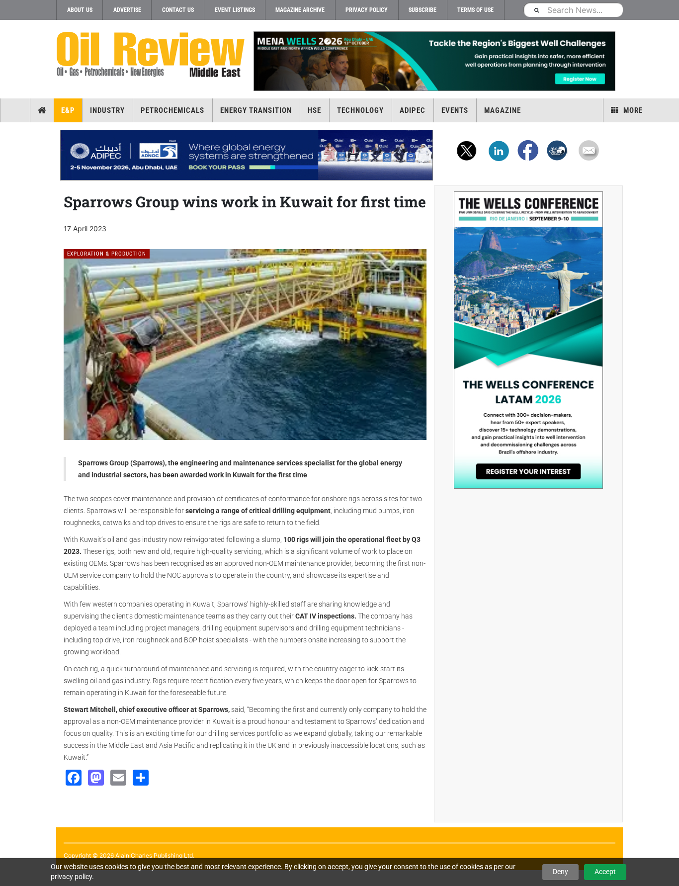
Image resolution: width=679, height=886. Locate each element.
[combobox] (573, 9)
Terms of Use (475, 9)
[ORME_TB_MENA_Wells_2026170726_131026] (434, 61)
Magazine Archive (300, 9)
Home (42, 110)
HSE (314, 110)
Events (454, 110)
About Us (79, 9)
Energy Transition (256, 110)
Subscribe (422, 9)
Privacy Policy (366, 9)
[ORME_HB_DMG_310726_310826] (246, 155)
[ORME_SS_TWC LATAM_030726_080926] (528, 340)
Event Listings (235, 9)
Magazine (502, 110)
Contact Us (178, 9)
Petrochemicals (172, 110)
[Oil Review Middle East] (150, 55)
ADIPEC (412, 110)
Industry (107, 110)
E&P (68, 110)
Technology (360, 110)
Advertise (127, 9)
